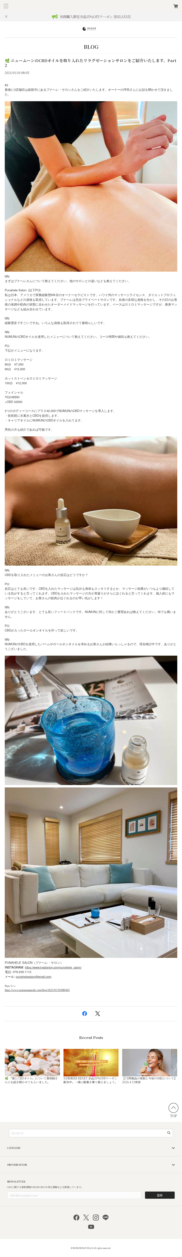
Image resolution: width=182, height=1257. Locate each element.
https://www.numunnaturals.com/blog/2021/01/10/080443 (37, 990)
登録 (160, 1195)
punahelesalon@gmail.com (33, 976)
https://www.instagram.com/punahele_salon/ (53, 967)
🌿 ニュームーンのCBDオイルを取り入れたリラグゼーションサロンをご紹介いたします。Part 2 (90, 63)
